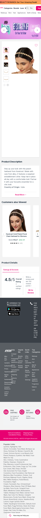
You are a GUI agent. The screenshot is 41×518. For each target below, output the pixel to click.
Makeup (34, 356)
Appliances (35, 370)
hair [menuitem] (14, 13)
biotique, (29, 449)
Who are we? (5, 358)
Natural (34, 387)
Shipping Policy (28, 433)
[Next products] (37, 234)
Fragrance (35, 384)
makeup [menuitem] (4, 13)
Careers (7, 363)
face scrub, (14, 488)
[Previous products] (3, 234)
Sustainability (8, 379)
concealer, (13, 449)
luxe (22, 8)
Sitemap (27, 380)
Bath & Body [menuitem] (31, 13)
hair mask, (26, 455)
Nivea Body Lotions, (16, 499)
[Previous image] (4, 85)
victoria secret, (14, 453)
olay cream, (16, 466)
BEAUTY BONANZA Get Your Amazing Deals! (18, 2)
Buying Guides (20, 366)
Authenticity (8, 366)
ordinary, (10, 460)
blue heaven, (16, 486)
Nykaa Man (27, 366)
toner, (16, 460)
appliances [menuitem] (21, 13)
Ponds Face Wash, (19, 497)
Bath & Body (34, 366)
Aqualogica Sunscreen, (17, 504)
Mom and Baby (33, 374)
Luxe (33, 390)
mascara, (10, 464)
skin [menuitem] (9, 13)
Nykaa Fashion (27, 371)
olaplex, (25, 477)
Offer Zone (26, 357)
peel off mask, (26, 486)
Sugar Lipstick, (15, 501)
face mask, (21, 449)
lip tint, (28, 466)
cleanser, (13, 462)
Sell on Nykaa (13, 382)
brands (16, 8)
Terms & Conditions (14, 433)
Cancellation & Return (15, 370)
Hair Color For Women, (16, 495)
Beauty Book (20, 357)
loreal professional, (21, 464)
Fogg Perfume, (17, 506)
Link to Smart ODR (6, 393)
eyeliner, (19, 455)
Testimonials (8, 372)
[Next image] (8, 85)
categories (8, 8)
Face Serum (15, 512)
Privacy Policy (27, 435)
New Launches (28, 361)
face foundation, (18, 473)
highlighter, (14, 447)
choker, (25, 475)
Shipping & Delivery (14, 376)
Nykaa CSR (6, 375)
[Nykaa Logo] (1, 7)
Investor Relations (7, 388)
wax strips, (16, 469)
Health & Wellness (35, 380)
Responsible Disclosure (8, 383)
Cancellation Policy (15, 435)
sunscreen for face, (14, 471)
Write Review (31, 291)
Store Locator (13, 366)
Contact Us (13, 355)
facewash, (13, 484)
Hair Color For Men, (16, 510)
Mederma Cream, (14, 490)
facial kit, (27, 451)
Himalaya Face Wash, (16, 493)
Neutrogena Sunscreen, (20, 508)
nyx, (18, 484)
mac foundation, (16, 475)
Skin (33, 359)
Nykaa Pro (27, 376)
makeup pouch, (16, 477)
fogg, (23, 466)
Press (6, 369)
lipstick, (6, 447)
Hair (33, 362)
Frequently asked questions (14, 360)
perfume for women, (15, 451)
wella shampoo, (13, 479)
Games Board (20, 361)
